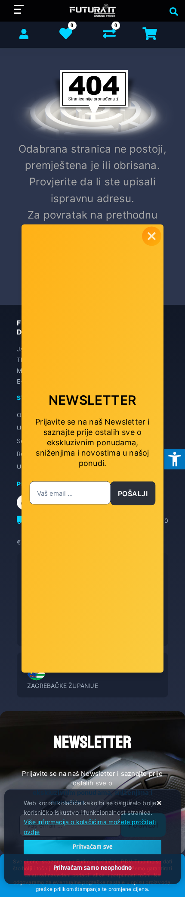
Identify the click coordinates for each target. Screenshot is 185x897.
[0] (109, 35)
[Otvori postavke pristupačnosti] (174, 459)
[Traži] (172, 10)
